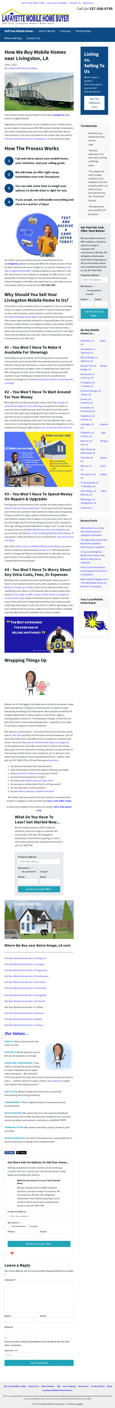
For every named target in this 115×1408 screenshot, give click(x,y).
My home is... (15, 1222)
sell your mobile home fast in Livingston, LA (26, 138)
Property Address (28, 857)
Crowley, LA (87, 386)
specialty (57, 1081)
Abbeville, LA (87, 340)
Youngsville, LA (88, 503)
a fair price (16, 735)
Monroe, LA (86, 441)
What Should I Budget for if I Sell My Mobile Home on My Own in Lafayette (94, 583)
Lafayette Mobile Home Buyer (22, 68)
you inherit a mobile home (27, 773)
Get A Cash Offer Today (33, 3)
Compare (65, 31)
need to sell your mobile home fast (35, 791)
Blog (109, 1386)
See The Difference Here (94, 103)
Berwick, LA (87, 361)
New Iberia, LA (88, 449)
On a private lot (29, 871)
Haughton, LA (88, 416)
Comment (10, 1280)
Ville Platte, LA (88, 491)
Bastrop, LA (87, 352)
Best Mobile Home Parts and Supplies (47, 529)
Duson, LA (86, 394)
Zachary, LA (86, 507)
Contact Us (75, 3)
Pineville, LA (87, 457)
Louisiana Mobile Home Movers (57, 1390)
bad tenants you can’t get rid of (36, 780)
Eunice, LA (86, 399)
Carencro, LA (87, 377)
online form (52, 760)
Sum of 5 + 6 (11, 1350)
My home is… (25, 868)
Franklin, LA (87, 402)
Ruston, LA (86, 466)
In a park (44, 871)
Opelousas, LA (88, 453)
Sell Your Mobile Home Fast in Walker (23, 1019)
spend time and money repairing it (22, 508)
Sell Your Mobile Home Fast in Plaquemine (25, 970)
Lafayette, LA (87, 432)
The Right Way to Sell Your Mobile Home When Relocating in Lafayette (94, 543)
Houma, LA (86, 419)
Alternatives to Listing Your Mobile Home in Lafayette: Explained (92, 531)
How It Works (47, 31)
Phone (22, 877)
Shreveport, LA (88, 474)
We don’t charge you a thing (18, 587)
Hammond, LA (88, 411)
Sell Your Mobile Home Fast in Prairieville (25, 988)
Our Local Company (57, 3)
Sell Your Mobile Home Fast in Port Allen (25, 982)
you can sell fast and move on (56, 427)
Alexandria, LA (88, 349)
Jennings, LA (87, 424)
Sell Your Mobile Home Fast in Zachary (23, 1025)
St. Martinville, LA (90, 482)
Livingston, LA (60, 115)
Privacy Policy (98, 1386)
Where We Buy (13, 38)
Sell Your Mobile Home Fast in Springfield (25, 995)
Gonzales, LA (87, 407)
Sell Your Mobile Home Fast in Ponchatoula (26, 976)
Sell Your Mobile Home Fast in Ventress (24, 1013)
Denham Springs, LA (91, 391)
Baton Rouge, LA (89, 357)
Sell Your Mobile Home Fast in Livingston (25, 958)
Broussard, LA (87, 374)
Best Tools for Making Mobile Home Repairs (48, 533)
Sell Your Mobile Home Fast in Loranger (24, 964)
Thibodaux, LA (88, 486)
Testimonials (83, 31)
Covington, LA (88, 382)
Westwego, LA (88, 499)
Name (8, 1316)
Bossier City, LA (88, 366)
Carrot (80, 1404)
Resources (88, 3)
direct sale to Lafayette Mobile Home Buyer (38, 546)
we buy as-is (45, 550)
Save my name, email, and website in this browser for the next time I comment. (36, 1343)
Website (8, 1327)
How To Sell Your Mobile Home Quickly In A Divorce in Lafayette (94, 571)
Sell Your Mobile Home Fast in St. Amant (24, 1001)
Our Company (69, 1386)
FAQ (58, 1386)
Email (43, 877)
